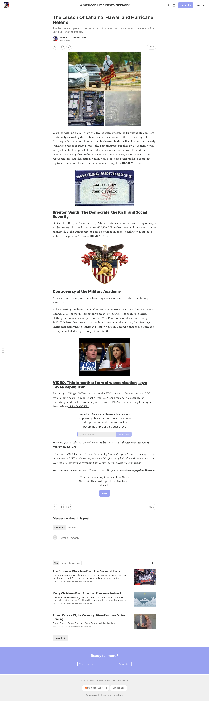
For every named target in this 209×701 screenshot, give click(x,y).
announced (123, 223)
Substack (90, 695)
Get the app (118, 687)
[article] (104, 578)
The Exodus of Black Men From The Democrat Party (86, 571)
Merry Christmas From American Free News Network (87, 593)
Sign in (200, 5)
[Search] (168, 5)
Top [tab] (56, 563)
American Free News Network (73, 37)
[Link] (48, 214)
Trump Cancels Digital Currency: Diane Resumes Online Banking (89, 617)
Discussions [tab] (74, 563)
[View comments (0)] (62, 47)
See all (58, 638)
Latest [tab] (63, 563)
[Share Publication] (174, 5)
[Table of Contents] (3, 350)
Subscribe (185, 5)
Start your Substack (97, 687)
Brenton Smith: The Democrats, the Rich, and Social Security (100, 214)
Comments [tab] (59, 527)
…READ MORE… (130, 163)
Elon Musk (138, 150)
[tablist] (65, 527)
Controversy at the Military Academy (87, 291)
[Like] (55, 47)
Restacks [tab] (71, 527)
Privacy (99, 680)
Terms (107, 680)
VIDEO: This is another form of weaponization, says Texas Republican (100, 384)
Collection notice (120, 680)
